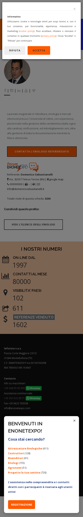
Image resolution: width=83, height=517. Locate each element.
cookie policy (27, 31)
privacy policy (49, 35)
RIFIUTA (14, 50)
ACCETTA (39, 50)
